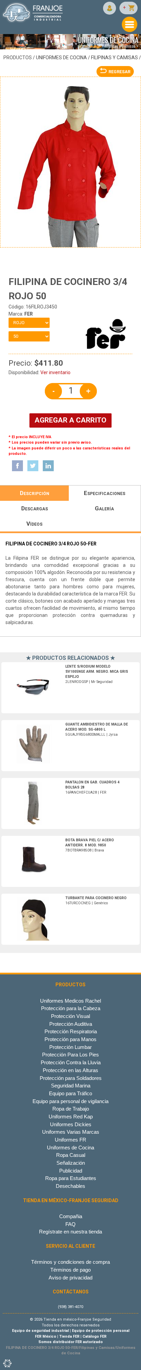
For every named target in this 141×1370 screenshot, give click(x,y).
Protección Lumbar (70, 1047)
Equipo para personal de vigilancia (70, 1101)
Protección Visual (70, 1016)
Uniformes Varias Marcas (70, 1132)
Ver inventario (55, 372)
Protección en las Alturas (70, 1070)
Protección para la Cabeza (70, 1008)
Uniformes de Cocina (61, 57)
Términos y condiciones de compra (70, 1262)
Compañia (70, 1216)
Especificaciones (104, 493)
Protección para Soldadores (71, 1078)
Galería (104, 508)
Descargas (34, 508)
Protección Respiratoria (70, 1031)
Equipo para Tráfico (70, 1093)
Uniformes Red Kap (71, 1116)
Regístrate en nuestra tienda (70, 1231)
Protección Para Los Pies (70, 1054)
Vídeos (34, 523)
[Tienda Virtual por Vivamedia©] (7, 1363)
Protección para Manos (70, 1039)
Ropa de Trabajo (70, 1109)
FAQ (70, 1224)
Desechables (70, 1186)
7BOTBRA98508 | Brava (89, 845)
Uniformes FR (70, 1140)
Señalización (70, 1163)
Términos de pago (70, 1270)
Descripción (34, 493)
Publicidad (70, 1171)
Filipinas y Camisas (114, 57)
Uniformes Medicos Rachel (70, 1001)
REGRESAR (119, 71)
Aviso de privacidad (70, 1277)
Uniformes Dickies (70, 1124)
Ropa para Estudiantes (70, 1178)
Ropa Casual (70, 1155)
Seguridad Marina (70, 1085)
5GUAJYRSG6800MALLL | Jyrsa (96, 729)
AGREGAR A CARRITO (70, 420)
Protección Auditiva (70, 1024)
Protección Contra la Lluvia (71, 1062)
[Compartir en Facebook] (17, 465)
